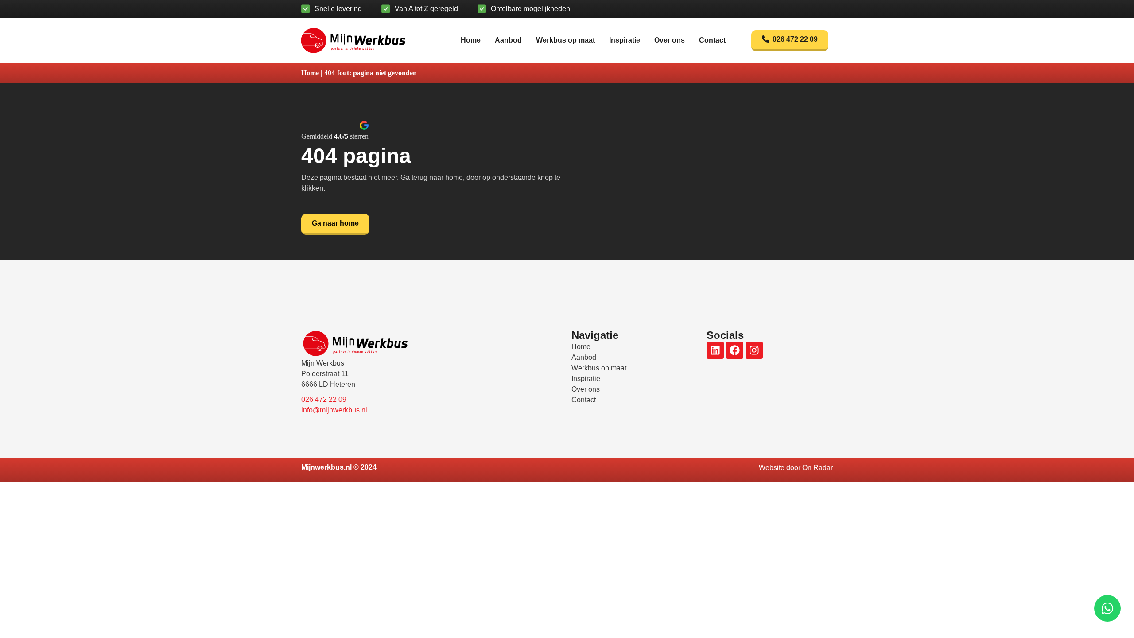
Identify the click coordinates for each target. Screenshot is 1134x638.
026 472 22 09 (323, 399)
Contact (712, 40)
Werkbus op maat (565, 40)
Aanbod (508, 40)
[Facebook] (734, 350)
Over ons (669, 40)
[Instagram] (754, 350)
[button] (335, 130)
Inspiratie (624, 40)
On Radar (817, 467)
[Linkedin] (715, 350)
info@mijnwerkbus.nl (334, 410)
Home (471, 40)
